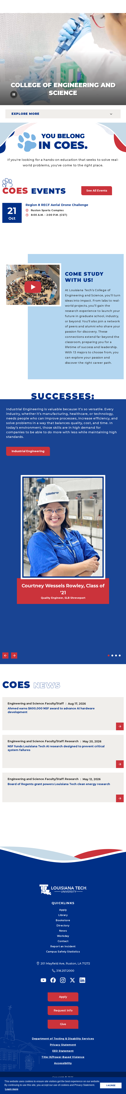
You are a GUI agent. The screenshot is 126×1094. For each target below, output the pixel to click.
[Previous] (5, 655)
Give (63, 1024)
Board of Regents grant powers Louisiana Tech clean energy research (59, 784)
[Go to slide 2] (112, 655)
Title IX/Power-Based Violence (63, 1057)
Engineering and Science (26, 703)
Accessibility (63, 1063)
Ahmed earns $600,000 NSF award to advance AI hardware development (51, 710)
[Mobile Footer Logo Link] (63, 888)
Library (63, 915)
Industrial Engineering (28, 451)
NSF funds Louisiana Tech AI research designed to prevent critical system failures (56, 748)
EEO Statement (63, 1050)
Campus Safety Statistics (63, 951)
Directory (63, 925)
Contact (63, 941)
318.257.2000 (65, 970)
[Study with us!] (33, 284)
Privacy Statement (63, 1044)
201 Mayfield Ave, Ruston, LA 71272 (65, 963)
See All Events (96, 190)
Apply (63, 909)
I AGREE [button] (110, 1085)
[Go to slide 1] (109, 655)
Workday (63, 936)
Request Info (63, 1010)
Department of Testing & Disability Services (63, 1038)
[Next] (14, 655)
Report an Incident (63, 946)
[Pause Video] (14, 95)
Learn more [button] (11, 1089)
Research (72, 741)
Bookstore (63, 920)
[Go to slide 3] (116, 655)
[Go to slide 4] (120, 655)
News (63, 930)
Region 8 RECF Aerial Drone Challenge (57, 205)
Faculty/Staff (54, 703)
